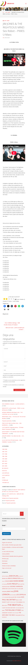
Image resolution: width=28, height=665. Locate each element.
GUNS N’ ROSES (11, 588)
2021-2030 (4, 466)
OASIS (3, 477)
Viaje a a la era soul (6, 568)
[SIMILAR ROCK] (3, 3)
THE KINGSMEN (19, 607)
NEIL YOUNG (17, 597)
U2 (22, 615)
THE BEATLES (5, 482)
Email (4, 525)
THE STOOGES (15, 612)
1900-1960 (4, 449)
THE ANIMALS (19, 602)
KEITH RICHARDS (13, 594)
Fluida (13, 660)
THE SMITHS (9, 612)
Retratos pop (5, 558)
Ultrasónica (4, 563)
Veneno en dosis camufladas (9, 565)
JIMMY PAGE (10, 591)
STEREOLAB (5, 480)
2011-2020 (7, 12)
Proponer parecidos (13, 498)
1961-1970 (4, 451)
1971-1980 (4, 454)
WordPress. (18, 660)
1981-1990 (4, 456)
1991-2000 (4, 458)
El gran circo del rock (7, 542)
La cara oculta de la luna (8, 551)
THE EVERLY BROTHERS (10, 607)
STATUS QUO (13, 602)
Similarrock (4, 498)
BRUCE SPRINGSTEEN (14, 578)
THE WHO (12, 615)
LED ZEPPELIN (5, 473)
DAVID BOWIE (18, 581)
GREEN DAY (5, 588)
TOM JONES (18, 615)
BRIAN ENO (5, 578)
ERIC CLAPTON (21, 584)
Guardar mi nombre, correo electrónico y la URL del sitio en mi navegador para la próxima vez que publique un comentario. (14, 375)
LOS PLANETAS (5, 475)
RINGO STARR (19, 600)
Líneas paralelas (6, 554)
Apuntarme (6, 533)
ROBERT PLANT (6, 602)
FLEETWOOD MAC (6, 586)
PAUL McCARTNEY (9, 600)
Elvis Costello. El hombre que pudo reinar (11, 545)
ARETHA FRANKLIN (5, 576)
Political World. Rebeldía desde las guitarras (12, 556)
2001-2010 (4, 461)
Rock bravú (4, 561)
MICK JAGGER (11, 597)
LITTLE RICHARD (5, 597)
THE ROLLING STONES (13, 610)
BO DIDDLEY (5, 468)
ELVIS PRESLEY (12, 584)
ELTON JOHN (4, 584)
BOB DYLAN (13, 576)
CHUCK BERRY (9, 581)
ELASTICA (4, 470)
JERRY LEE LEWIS (18, 588)
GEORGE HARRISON (16, 586)
